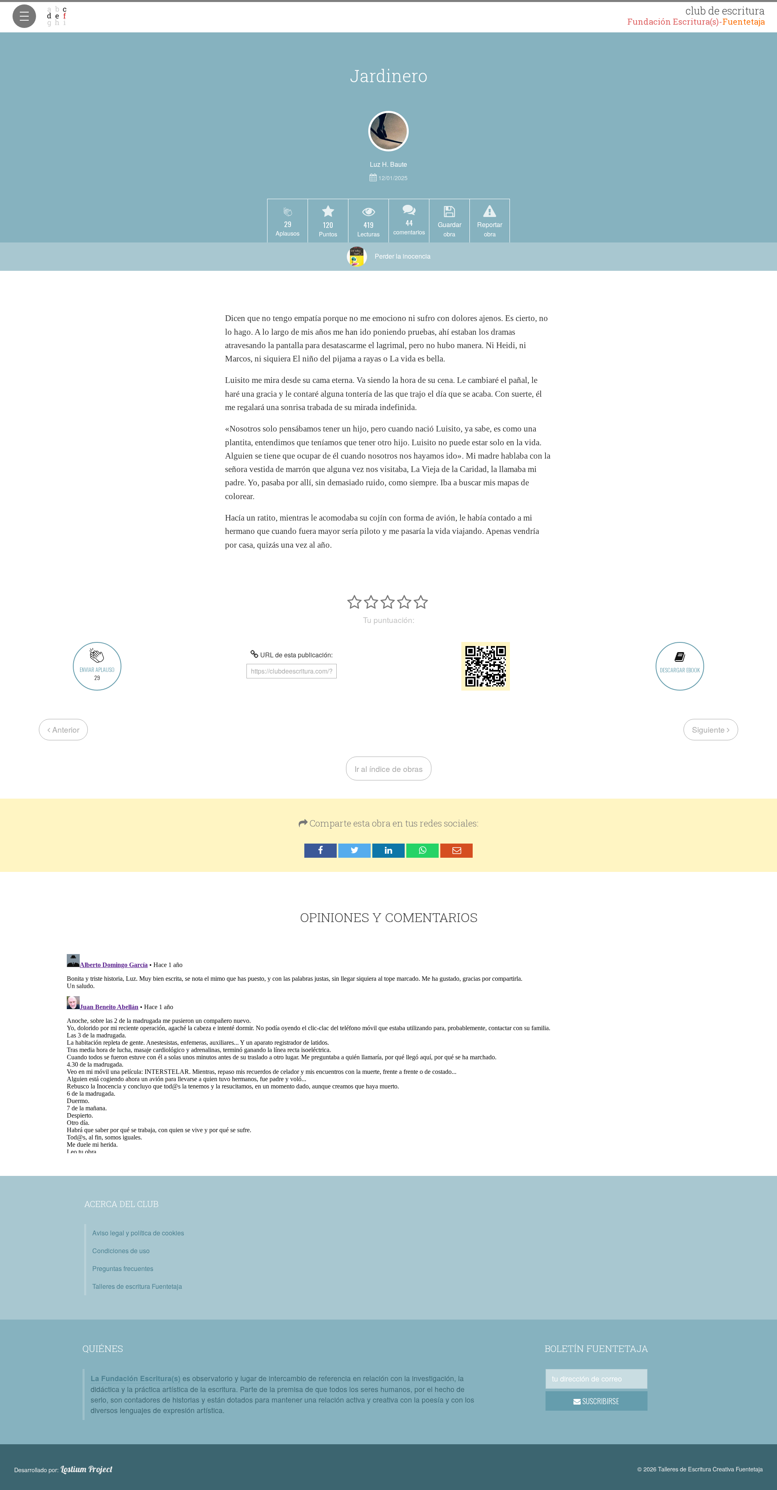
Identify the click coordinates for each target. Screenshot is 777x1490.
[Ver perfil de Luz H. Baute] (388, 131)
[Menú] (24, 16)
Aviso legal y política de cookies (138, 1232)
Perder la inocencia (402, 256)
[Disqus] (389, 1052)
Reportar (489, 229)
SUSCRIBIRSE (600, 1401)
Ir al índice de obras (389, 768)
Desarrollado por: (63, 1469)
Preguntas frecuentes (122, 1268)
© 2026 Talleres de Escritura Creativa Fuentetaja (700, 1468)
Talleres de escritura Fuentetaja (137, 1286)
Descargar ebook (680, 669)
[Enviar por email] (456, 851)
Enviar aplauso (97, 673)
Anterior (64, 729)
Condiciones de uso (121, 1250)
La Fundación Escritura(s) (135, 1378)
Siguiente (709, 729)
